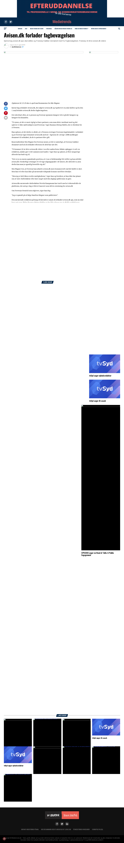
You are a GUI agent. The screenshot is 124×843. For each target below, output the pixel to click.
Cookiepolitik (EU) (97, 829)
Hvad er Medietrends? (81, 29)
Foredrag (49, 29)
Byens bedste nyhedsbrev (98, 29)
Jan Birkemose (16, 47)
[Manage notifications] (4, 838)
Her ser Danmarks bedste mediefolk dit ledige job (56, 829)
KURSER (20, 29)
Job (26, 29)
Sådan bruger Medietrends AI (63, 29)
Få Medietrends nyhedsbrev (81, 829)
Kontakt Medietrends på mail (30, 829)
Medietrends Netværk (36, 29)
